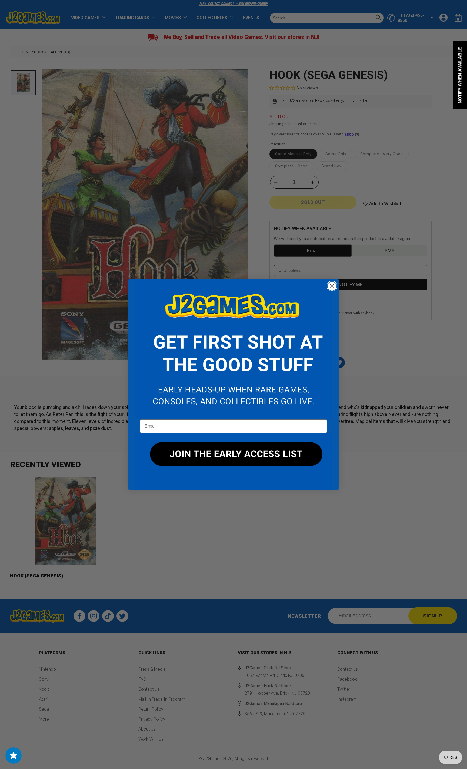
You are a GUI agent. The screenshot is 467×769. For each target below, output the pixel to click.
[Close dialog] (332, 286)
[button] (233, 349)
